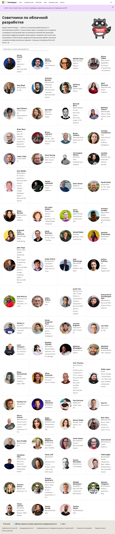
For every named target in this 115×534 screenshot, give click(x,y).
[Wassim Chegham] (94, 488)
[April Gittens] (9, 113)
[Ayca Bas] (37, 113)
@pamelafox (21, 404)
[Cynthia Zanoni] (94, 159)
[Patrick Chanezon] (37, 404)
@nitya (19, 376)
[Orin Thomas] (66, 378)
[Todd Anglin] (94, 463)
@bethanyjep (105, 111)
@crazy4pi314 (77, 441)
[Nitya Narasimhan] (9, 378)
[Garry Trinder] (66, 216)
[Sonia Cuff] (37, 463)
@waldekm (76, 486)
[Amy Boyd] (9, 88)
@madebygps (21, 236)
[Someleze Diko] (9, 463)
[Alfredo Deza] (66, 64)
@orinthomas (77, 365)
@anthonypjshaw (78, 88)
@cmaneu (76, 157)
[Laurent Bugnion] (66, 328)
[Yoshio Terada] (37, 510)
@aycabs (48, 112)
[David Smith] (94, 186)
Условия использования (83, 528)
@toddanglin (105, 457)
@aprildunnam (106, 87)
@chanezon (49, 405)
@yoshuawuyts (78, 510)
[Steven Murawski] (66, 463)
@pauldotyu (105, 405)
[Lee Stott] (94, 328)
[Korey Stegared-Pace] (37, 328)
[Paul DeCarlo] (66, 404)
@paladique (105, 236)
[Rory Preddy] (9, 443)
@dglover (76, 186)
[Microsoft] (3, 2)
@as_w (47, 63)
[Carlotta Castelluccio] (94, 138)
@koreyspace (49, 326)
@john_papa (21, 250)
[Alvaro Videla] (94, 64)
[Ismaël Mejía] (66, 236)
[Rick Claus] (94, 424)
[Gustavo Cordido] (94, 216)
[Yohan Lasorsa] (9, 510)
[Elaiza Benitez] (9, 216)
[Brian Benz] (9, 138)
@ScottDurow (105, 442)
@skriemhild (49, 443)
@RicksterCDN (106, 420)
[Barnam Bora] (66, 113)
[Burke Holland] (66, 138)
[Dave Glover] (66, 186)
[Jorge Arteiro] (37, 265)
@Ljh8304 (20, 325)
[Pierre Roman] (9, 424)
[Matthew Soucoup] (94, 350)
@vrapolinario (49, 482)
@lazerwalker (49, 211)
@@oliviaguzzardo (50, 377)
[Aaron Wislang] (37, 64)
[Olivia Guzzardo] (37, 378)
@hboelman (49, 235)
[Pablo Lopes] (94, 378)
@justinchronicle (78, 291)
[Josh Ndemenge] (66, 265)
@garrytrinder (78, 214)
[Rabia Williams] (37, 424)
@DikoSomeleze (22, 459)
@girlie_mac (21, 489)
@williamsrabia (50, 422)
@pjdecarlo (77, 403)
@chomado (49, 346)
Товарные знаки (100, 528)
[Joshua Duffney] (94, 265)
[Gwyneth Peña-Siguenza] (9, 236)
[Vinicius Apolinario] (37, 488)
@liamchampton (22, 349)
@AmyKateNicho (22, 88)
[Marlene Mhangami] (66, 350)
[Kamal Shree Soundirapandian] (94, 301)
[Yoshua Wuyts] (66, 510)
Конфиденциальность (26, 528)
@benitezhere (21, 215)
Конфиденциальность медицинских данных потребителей (55, 528)
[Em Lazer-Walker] (37, 216)
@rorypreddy (21, 443)
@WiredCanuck (22, 419)
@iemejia (76, 234)
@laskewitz (48, 185)
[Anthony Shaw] (66, 88)
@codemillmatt (106, 350)
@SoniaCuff (49, 457)
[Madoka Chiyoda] (37, 350)
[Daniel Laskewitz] (37, 186)
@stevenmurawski (78, 464)
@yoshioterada (50, 510)
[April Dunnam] (94, 88)
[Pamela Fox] (9, 404)
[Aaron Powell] (9, 64)
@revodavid (105, 184)
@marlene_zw (77, 350)
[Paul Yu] (94, 404)
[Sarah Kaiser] (66, 443)
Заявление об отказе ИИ (9, 528)
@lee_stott (104, 328)
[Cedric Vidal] (9, 159)
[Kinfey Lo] (9, 328)
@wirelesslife (49, 82)
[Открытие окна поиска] (111, 2)
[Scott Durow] (94, 443)
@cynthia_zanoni (106, 157)
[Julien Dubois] (37, 301)
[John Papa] (9, 265)
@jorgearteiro (49, 261)
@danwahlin (21, 173)
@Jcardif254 (77, 263)
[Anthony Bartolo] (37, 88)
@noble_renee (78, 422)
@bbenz (19, 131)
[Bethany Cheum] (94, 113)
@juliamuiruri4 (22, 299)
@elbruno (48, 136)
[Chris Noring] (37, 159)
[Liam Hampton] (9, 350)
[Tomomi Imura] (9, 488)
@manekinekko (106, 486)
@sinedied (20, 508)
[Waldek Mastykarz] (66, 488)
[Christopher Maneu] (66, 159)
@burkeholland (78, 137)
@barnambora (78, 108)
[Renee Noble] (66, 424)
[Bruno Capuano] (37, 138)
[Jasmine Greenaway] (94, 236)
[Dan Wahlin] (9, 186)
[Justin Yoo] (66, 301)
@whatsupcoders (106, 300)
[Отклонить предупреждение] (112, 7)
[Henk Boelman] (37, 236)
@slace (19, 59)
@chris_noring (50, 157)
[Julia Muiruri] (9, 301)
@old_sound (105, 60)
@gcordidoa (105, 213)
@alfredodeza (77, 61)
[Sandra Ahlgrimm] (37, 443)
